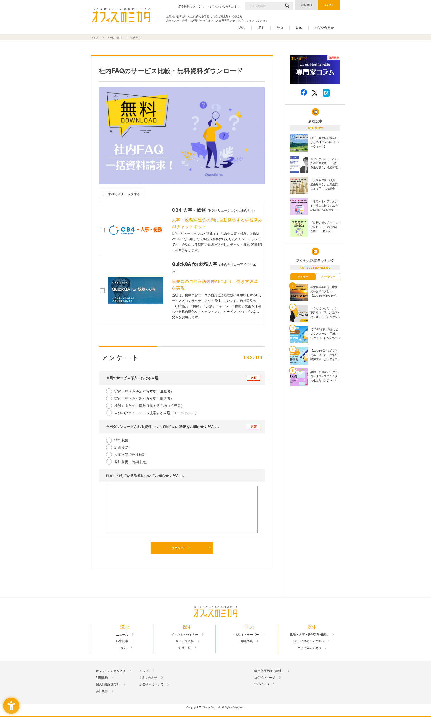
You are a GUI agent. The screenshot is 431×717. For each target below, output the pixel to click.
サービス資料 (114, 37)
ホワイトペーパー (247, 634)
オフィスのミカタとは (111, 670)
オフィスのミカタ (309, 647)
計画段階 (121, 447)
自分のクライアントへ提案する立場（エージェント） (156, 413)
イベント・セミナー (184, 634)
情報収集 (121, 440)
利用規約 (102, 677)
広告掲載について (151, 684)
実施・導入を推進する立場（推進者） (144, 398)
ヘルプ (143, 670)
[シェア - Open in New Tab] (304, 92)
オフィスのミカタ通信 (309, 641)
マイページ (261, 684)
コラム (122, 647)
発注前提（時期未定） (131, 462)
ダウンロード (181, 548)
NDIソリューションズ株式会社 (231, 210)
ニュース (122, 634)
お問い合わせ (324, 28)
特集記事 (122, 641)
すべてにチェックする (124, 194)
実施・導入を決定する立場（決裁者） (144, 391)
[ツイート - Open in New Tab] (315, 93)
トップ (94, 37)
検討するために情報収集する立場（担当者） (149, 405)
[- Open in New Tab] (315, 69)
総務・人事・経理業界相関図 (309, 634)
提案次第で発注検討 (130, 454)
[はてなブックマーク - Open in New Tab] (326, 93)
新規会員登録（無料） (269, 670)
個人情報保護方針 (108, 684)
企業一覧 (185, 647)
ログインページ (264, 677)
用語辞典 (247, 641)
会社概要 (102, 691)
